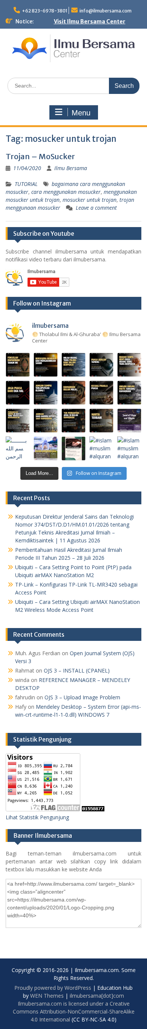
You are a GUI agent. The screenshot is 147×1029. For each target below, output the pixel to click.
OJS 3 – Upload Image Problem (82, 697)
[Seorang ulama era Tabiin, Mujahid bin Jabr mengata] (18, 393)
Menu (81, 113)
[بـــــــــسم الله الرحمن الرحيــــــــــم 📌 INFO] (129, 421)
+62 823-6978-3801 (44, 11)
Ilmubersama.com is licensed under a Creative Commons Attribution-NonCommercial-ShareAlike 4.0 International (74, 1011)
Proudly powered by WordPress (52, 987)
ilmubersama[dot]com (97, 995)
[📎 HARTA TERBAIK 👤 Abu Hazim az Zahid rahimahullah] (101, 421)
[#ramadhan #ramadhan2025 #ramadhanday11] (73, 365)
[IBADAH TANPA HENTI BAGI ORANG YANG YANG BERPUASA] (129, 365)
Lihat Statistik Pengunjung (37, 817)
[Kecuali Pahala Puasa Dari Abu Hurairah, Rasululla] (101, 393)
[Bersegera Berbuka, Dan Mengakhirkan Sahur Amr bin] (46, 365)
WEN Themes (47, 995)
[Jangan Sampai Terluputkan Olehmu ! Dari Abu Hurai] (46, 393)
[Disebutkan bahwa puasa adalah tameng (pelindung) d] (101, 365)
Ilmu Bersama (70, 168)
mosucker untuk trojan (89, 199)
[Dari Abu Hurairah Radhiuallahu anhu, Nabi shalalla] (73, 393)
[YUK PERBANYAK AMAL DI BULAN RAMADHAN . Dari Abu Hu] (73, 421)
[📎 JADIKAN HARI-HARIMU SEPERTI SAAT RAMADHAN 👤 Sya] (46, 421)
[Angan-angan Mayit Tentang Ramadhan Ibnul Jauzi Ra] (129, 393)
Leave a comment (96, 207)
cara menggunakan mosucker (66, 191)
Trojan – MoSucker (40, 156)
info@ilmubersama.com (106, 11)
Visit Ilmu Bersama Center (90, 21)
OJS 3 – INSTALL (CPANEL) (77, 670)
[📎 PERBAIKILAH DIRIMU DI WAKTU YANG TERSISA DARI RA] (18, 421)
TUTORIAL (26, 183)
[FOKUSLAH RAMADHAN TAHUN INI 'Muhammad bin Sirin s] (18, 365)
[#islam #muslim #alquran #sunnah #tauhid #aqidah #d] (101, 448)
